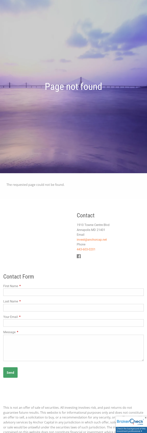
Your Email (25, 317)
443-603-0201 (86, 249)
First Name (25, 286)
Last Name (25, 301)
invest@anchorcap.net (92, 239)
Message (23, 332)
